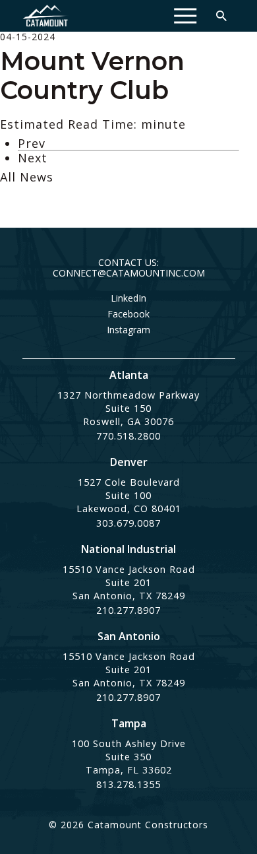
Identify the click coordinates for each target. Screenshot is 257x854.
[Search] (221, 16)
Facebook (128, 314)
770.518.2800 (128, 436)
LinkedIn (128, 298)
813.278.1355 (128, 784)
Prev (31, 143)
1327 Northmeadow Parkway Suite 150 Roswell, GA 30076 (128, 408)
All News (26, 177)
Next (32, 158)
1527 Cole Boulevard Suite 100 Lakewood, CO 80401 (128, 495)
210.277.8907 (128, 610)
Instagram (128, 330)
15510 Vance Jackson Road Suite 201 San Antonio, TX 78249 (129, 582)
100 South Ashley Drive (129, 743)
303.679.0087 (128, 523)
